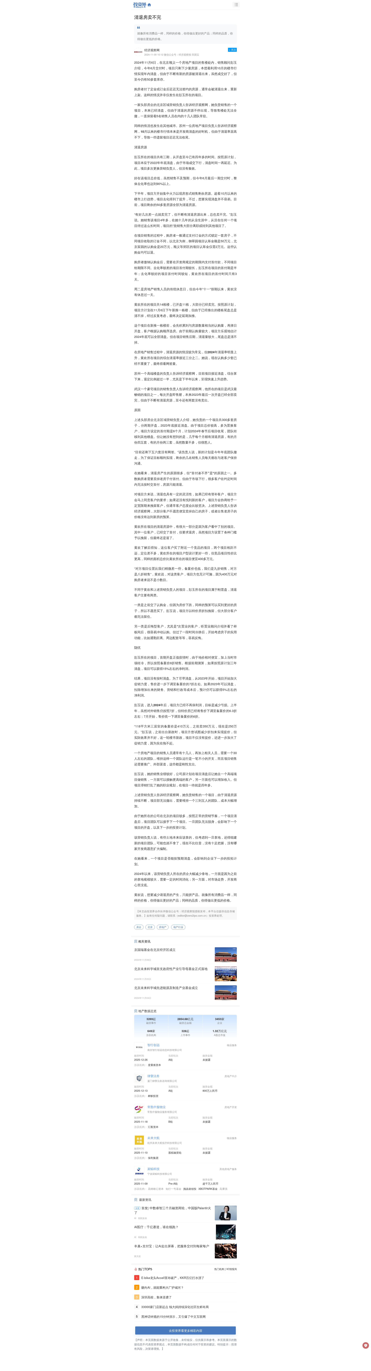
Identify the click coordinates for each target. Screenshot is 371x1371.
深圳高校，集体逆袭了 (156, 1297)
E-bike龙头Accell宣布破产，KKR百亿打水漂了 (172, 1277)
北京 (150, 927)
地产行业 (178, 927)
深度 (137, 1208)
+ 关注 (232, 49)
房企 (138, 927)
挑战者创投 (189, 1189)
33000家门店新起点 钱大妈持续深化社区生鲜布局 (175, 1307)
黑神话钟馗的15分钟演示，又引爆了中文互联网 (173, 1316)
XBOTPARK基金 (208, 1189)
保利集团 (153, 1158)
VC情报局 (231, 1269)
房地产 (162, 927)
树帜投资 (153, 1096)
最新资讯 (145, 1199)
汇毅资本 (153, 1127)
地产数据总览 (147, 1011)
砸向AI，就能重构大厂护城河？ (162, 1287)
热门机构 (219, 1269)
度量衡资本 (154, 1065)
